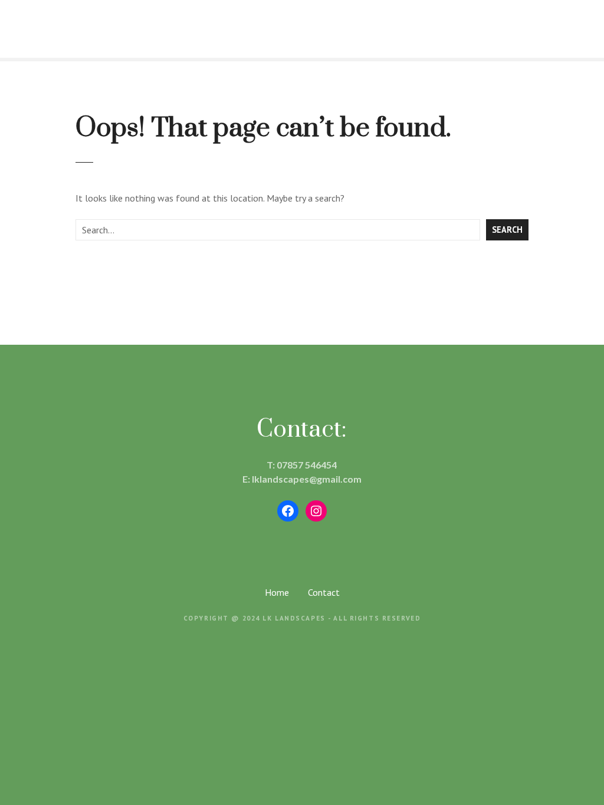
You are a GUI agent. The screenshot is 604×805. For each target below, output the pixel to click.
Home (277, 592)
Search (507, 229)
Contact (324, 592)
